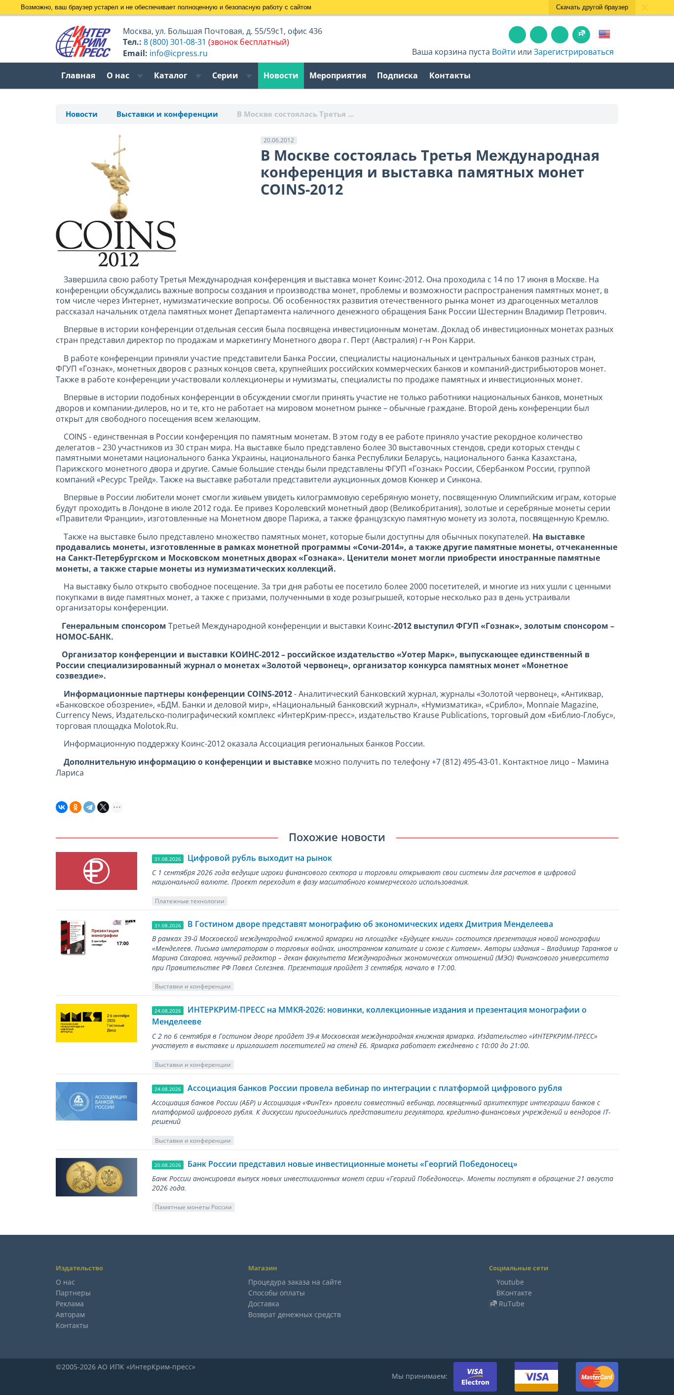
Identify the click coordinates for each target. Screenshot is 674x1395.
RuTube (511, 1303)
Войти (504, 51)
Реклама (70, 1303)
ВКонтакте (514, 1292)
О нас (119, 75)
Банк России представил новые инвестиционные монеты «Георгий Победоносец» (352, 1163)
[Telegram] (89, 807)
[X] (103, 807)
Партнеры (73, 1292)
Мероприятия (337, 75)
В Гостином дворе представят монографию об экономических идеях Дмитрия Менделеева (370, 924)
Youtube (510, 1282)
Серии (226, 75)
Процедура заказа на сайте (294, 1282)
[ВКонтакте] (62, 807)
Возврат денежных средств (294, 1314)
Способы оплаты (276, 1292)
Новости (281, 75)
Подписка (397, 75)
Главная (78, 75)
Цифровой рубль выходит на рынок (259, 857)
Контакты (450, 75)
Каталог (171, 75)
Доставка (263, 1303)
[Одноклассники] (75, 807)
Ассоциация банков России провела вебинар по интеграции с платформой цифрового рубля (374, 1088)
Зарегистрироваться (574, 51)
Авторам (70, 1314)
